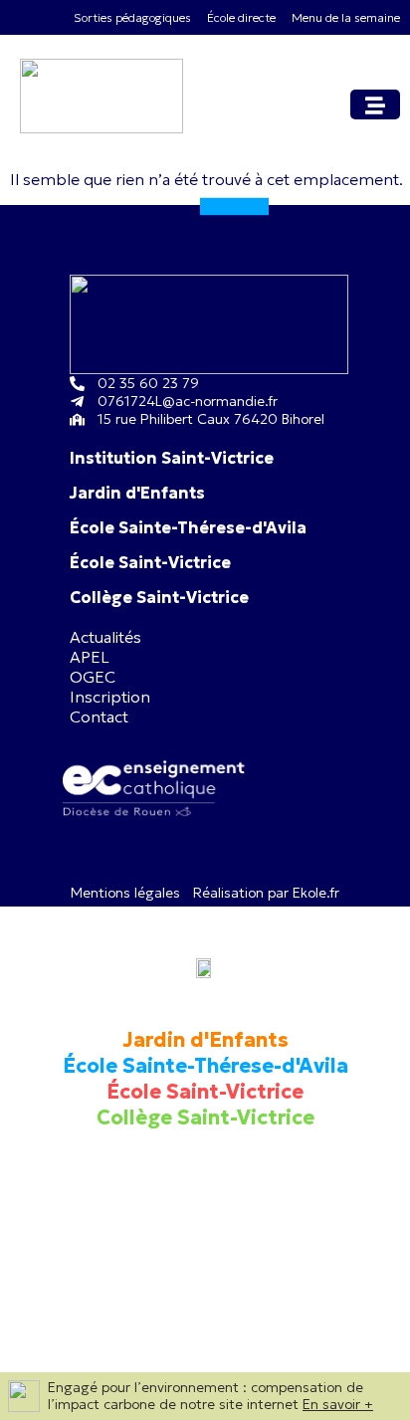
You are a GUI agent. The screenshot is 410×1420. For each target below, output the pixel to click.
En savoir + (338, 1404)
